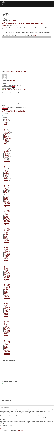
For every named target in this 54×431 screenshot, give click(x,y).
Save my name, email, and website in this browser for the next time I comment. (15, 107)
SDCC (5, 176)
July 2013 (6, 335)
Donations (13, 72)
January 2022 (6, 242)
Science (5, 175)
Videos (5, 19)
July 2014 (6, 324)
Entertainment (21, 72)
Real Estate (6, 170)
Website (3, 105)
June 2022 (6, 237)
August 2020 (6, 257)
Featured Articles (7, 138)
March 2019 (6, 272)
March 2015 (6, 317)
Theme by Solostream (21, 430)
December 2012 (7, 341)
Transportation (7, 185)
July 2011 (6, 357)
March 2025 (6, 210)
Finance (5, 140)
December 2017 (7, 286)
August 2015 (6, 312)
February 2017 (7, 296)
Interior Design (7, 150)
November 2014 (7, 320)
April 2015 (6, 316)
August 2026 (6, 196)
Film (5, 139)
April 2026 (6, 200)
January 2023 (6, 230)
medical (5, 157)
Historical (6, 146)
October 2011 (6, 355)
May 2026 (6, 199)
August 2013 (6, 334)
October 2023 (6, 223)
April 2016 (6, 305)
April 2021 (6, 249)
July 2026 (6, 197)
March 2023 (6, 228)
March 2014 (6, 327)
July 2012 (6, 346)
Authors (5, 122)
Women (5, 192)
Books (8, 72)
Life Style (6, 15)
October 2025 (6, 204)
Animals (7, 16)
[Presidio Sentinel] (6, 11)
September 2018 (7, 278)
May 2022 (6, 238)
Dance (5, 129)
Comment (4, 100)
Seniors (43, 72)
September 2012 (7, 344)
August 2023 (6, 224)
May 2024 (6, 217)
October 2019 (6, 265)
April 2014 (6, 326)
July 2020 (6, 258)
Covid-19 (6, 127)
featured (5, 137)
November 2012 (7, 342)
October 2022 (6, 233)
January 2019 (6, 274)
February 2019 (7, 273)
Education (6, 18)
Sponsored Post (7, 178)
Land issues (6, 153)
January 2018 (6, 285)
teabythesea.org (35, 35)
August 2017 (6, 290)
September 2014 (7, 322)
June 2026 (6, 198)
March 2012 (6, 350)
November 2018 (7, 276)
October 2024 (6, 213)
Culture (5, 128)
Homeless (6, 148)
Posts (3, 6)
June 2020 (6, 259)
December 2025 (7, 202)
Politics (5, 168)
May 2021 (6, 248)
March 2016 (6, 306)
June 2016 (6, 303)
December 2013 (7, 330)
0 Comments (15, 25)
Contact (3, 4)
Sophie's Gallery (23, 71)
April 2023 (6, 227)
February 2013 (7, 339)
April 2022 (6, 239)
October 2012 (6, 343)
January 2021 (6, 252)
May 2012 (6, 348)
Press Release (7, 169)
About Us (3, 2)
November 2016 (7, 299)
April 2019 (6, 271)
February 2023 (7, 229)
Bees (5, 123)
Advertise (3, 3)
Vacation (5, 187)
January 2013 (6, 340)
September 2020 (7, 256)
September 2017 (7, 289)
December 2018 (7, 275)
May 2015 (6, 315)
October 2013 (6, 332)
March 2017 (6, 295)
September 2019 (7, 266)
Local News (6, 13)
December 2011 (7, 353)
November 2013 (7, 331)
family (5, 134)
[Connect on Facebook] (14, 89)
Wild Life (5, 191)
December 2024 (7, 211)
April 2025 (6, 209)
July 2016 (6, 302)
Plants (5, 167)
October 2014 (6, 321)
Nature (5, 162)
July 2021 (6, 246)
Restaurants (6, 173)
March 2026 (6, 201)
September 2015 (7, 311)
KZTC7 (5, 152)
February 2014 (7, 328)
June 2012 (6, 347)
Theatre (5, 184)
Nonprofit (37, 72)
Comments (4, 5)
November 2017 (7, 287)
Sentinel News (4, 25)
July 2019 (6, 268)
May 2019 (6, 270)
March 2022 (6, 240)
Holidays (6, 147)
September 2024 (7, 214)
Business (6, 17)
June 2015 (6, 314)
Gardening (6, 144)
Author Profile (12, 80)
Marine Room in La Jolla (16, 71)
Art (5, 72)
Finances (6, 141)
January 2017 (6, 297)
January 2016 (6, 308)
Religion (5, 172)
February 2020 (7, 262)
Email (3, 103)
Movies (5, 159)
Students (46, 72)
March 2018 (6, 283)
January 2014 (6, 329)
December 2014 (7, 319)
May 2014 (6, 325)
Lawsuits (6, 154)
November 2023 (7, 222)
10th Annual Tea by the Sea (8, 71)
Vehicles (5, 188)
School (40, 72)
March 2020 (6, 261)
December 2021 (7, 243)
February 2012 (7, 351)
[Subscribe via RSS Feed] (6, 89)
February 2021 (7, 251)
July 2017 (6, 291)
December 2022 (7, 231)
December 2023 (7, 221)
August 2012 (6, 345)
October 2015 (6, 310)
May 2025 (6, 208)
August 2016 (6, 301)
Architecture (6, 120)
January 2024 (6, 220)
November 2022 (7, 232)
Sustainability (6, 181)
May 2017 (6, 293)
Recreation (6, 171)
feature (5, 136)
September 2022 (7, 234)
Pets (5, 165)
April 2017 (6, 294)
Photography (6, 166)
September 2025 (7, 205)
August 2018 (6, 279)
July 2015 (6, 313)
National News (7, 14)
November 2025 (7, 203)
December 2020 (7, 253)
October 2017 (6, 288)
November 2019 (7, 264)
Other (5, 164)
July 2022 (6, 236)
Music (5, 160)
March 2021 (6, 250)
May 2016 (6, 304)
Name (3, 101)
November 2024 (7, 212)
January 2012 (6, 352)
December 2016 (7, 298)
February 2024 (7, 219)
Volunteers (6, 190)
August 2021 (6, 245)
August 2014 (6, 323)
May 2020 (6, 260)
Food (5, 142)
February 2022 (7, 241)
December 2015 (7, 309)
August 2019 (6, 267)
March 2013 (6, 338)
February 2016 (7, 307)
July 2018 (6, 280)
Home (3, 1)
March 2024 (6, 218)
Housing (30, 72)
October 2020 (6, 255)
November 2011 (7, 354)
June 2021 (6, 247)
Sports (5, 179)
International (6, 151)
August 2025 (6, 206)
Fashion (28, 72)
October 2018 (6, 277)
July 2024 (6, 216)
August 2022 (6, 235)
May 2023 (6, 226)
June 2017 (6, 292)
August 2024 (6, 215)
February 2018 (7, 284)
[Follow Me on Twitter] (22, 89)
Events (25, 72)
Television (6, 183)
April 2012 (6, 349)
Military (5, 158)
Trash (5, 186)
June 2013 (6, 336)
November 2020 (7, 254)
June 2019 (6, 269)
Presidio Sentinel (3, 428)
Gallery (5, 143)
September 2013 (7, 333)
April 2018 (6, 282)
